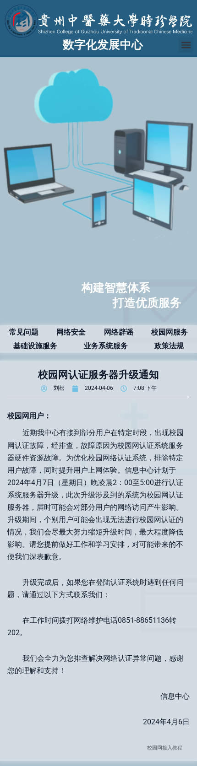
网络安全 (71, 332)
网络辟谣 (118, 332)
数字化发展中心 (103, 44)
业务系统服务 (106, 345)
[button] (185, 45)
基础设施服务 (35, 345)
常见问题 (23, 332)
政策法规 (169, 345)
